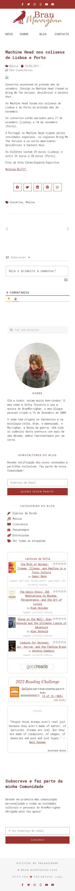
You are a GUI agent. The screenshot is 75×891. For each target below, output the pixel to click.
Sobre (24, 34)
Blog (43, 34)
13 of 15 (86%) (52, 696)
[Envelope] (52, 4)
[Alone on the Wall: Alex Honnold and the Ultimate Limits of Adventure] (12, 627)
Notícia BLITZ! (15, 169)
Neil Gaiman (37, 742)
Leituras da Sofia (37, 558)
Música (30, 202)
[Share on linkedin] (37, 187)
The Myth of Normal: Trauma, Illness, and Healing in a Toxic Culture (41, 568)
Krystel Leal (52, 876)
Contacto (62, 34)
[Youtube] (46, 4)
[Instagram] (34, 4)
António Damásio (43, 650)
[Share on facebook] (17, 187)
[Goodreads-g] (40, 4)
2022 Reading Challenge (37, 681)
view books (59, 700)
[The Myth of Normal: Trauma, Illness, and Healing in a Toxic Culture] (12, 572)
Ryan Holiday (39, 608)
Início (9, 34)
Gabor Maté (39, 576)
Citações (37, 710)
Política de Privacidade (37, 863)
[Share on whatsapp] (58, 187)
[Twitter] (28, 4)
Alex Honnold (39, 631)
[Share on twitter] (27, 187)
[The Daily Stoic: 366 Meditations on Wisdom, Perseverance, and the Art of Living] (12, 599)
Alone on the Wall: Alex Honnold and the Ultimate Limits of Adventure (41, 623)
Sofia (25, 688)
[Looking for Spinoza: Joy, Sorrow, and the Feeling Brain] (12, 650)
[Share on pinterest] (48, 187)
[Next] (54, 229)
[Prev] (21, 229)
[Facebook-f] (22, 4)
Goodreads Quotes (57, 750)
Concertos (16, 202)
